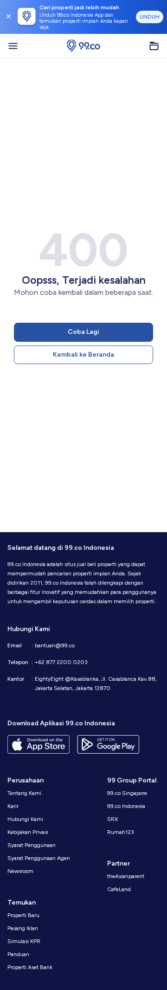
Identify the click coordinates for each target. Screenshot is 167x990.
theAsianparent (125, 876)
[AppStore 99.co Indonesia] (38, 744)
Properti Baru (23, 915)
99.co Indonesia (126, 806)
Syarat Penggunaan (31, 845)
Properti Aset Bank (29, 967)
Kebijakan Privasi (27, 832)
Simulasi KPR (23, 941)
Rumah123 (120, 832)
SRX (112, 819)
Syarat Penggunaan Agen (38, 858)
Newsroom (20, 871)
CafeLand (119, 889)
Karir (13, 806)
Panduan (18, 954)
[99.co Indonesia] (83, 45)
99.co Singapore (127, 793)
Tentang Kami (24, 793)
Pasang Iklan (22, 928)
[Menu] (13, 46)
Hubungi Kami (25, 819)
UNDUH (150, 16)
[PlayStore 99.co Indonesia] (108, 744)
